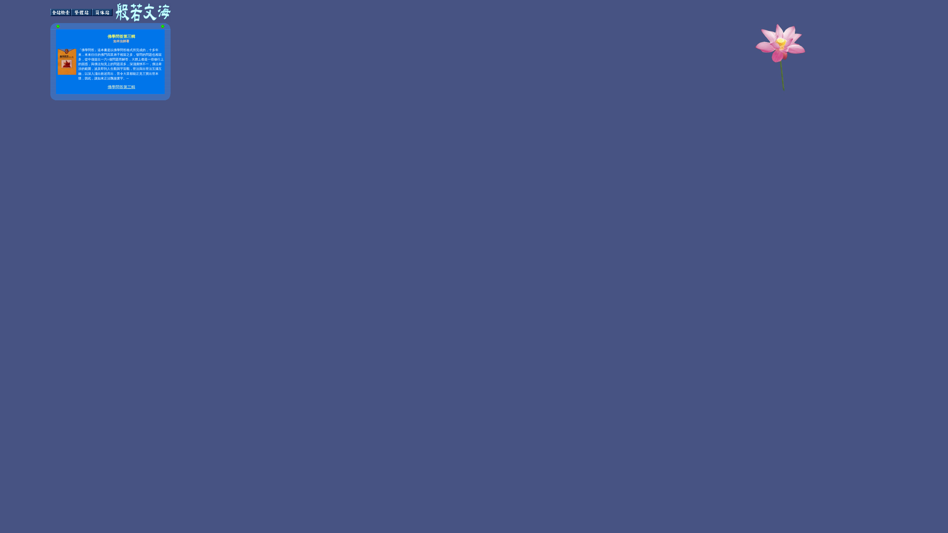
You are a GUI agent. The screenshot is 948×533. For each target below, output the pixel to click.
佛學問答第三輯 (121, 87)
